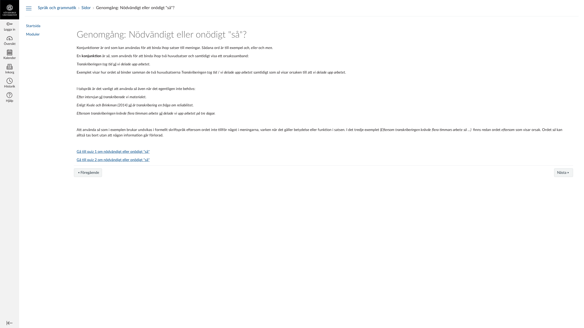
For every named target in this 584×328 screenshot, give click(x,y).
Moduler (33, 34)
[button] (9, 83)
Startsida (33, 26)
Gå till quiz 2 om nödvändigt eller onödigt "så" (113, 160)
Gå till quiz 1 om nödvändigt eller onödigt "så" (113, 152)
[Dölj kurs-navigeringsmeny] (29, 8)
